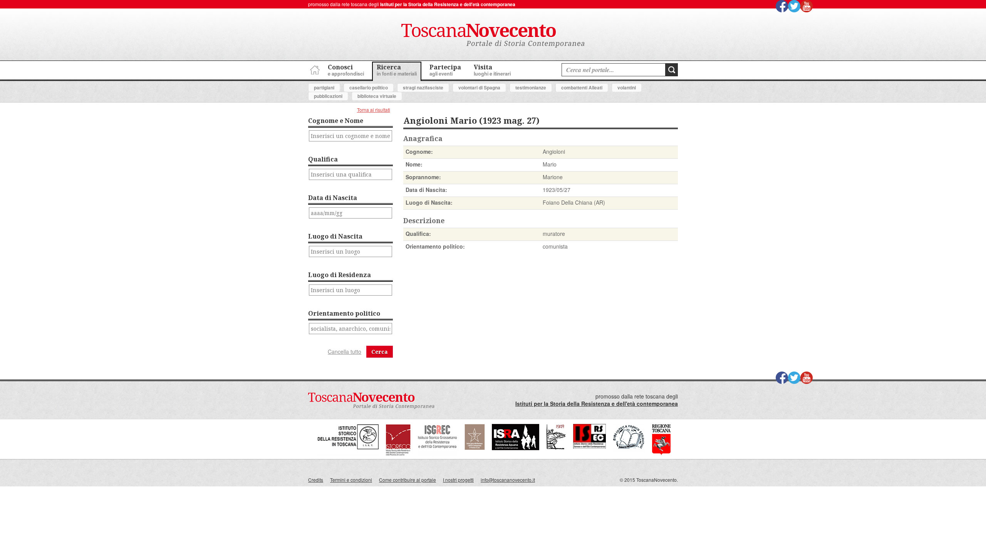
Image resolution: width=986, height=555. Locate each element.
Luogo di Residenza (339, 275)
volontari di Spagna (479, 87)
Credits (315, 480)
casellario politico (368, 87)
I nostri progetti (458, 480)
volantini (626, 87)
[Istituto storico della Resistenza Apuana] (515, 448)
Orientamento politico (344, 313)
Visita (492, 70)
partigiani (324, 87)
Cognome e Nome (335, 120)
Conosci (346, 70)
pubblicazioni (328, 95)
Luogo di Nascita (335, 236)
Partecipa (445, 70)
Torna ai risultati (373, 110)
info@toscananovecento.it (508, 480)
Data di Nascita (332, 197)
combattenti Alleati (581, 87)
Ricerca (397, 70)
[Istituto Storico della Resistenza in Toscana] (348, 454)
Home (314, 69)
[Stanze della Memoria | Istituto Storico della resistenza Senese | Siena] (589, 446)
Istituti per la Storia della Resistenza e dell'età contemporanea (447, 4)
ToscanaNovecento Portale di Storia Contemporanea (493, 36)
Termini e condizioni (351, 480)
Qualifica (323, 159)
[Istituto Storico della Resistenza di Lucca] (474, 448)
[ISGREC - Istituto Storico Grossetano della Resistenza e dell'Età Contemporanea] (437, 454)
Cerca (379, 351)
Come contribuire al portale (407, 480)
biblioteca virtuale (376, 95)
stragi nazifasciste (423, 87)
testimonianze (530, 87)
